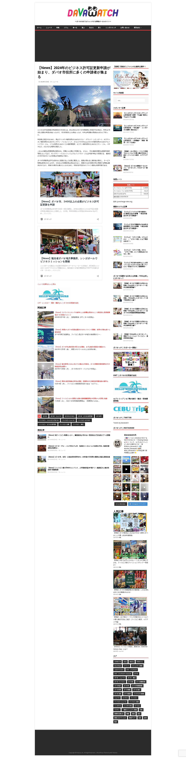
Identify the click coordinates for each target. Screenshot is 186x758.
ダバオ (45, 416)
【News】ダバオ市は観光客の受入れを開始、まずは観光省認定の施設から (80, 347)
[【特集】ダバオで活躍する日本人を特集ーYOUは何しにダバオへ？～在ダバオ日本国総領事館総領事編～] (117, 313)
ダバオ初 (130, 682)
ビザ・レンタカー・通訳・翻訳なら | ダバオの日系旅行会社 (58, 303)
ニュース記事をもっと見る (47, 284)
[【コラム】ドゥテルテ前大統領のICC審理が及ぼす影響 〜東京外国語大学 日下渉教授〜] (117, 216)
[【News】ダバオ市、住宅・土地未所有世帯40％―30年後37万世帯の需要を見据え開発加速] (42, 461)
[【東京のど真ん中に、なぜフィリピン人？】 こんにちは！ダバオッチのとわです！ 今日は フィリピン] (126, 487)
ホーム (39, 27)
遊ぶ (83, 27)
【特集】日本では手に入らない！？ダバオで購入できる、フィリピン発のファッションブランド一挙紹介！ (130, 562)
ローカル (137, 706)
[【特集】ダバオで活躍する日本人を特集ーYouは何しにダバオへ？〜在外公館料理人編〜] (117, 326)
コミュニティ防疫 (137, 666)
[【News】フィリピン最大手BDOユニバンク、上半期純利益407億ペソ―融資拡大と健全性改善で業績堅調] (42, 472)
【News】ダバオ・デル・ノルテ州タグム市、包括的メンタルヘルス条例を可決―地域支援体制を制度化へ (78, 447)
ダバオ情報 (127, 690)
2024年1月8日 (44, 82)
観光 (115, 722)
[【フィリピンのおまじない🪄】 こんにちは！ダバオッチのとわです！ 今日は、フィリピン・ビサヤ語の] (126, 469)
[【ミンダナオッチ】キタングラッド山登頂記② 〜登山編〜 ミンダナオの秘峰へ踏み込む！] (117, 130)
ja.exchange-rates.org (124, 202)
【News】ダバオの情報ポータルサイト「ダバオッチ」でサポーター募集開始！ (136, 168)
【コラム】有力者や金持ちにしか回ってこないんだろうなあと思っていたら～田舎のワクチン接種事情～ (136, 264)
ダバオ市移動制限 (137, 686)
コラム (66, 27)
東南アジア (132, 718)
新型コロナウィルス (120, 718)
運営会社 (137, 27)
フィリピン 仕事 (64, 424)
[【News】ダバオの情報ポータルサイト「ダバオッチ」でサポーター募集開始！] (117, 170)
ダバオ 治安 (117, 694)
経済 (145, 718)
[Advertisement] (93, 47)
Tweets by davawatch (121, 423)
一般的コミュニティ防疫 (130, 710)
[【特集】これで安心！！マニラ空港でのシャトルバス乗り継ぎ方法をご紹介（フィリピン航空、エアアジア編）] (117, 155)
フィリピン (134, 698)
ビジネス (125, 698)
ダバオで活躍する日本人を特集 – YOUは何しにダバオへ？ (130, 277)
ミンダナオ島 (128, 706)
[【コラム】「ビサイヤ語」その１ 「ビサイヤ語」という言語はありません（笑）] (117, 254)
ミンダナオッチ (110, 27)
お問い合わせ (124, 27)
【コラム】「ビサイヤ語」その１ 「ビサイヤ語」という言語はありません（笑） (136, 252)
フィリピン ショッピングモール (49, 420)
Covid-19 (117, 662)
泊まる (91, 27)
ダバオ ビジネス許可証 (85, 416)
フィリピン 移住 (78, 424)
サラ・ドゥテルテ (131, 670)
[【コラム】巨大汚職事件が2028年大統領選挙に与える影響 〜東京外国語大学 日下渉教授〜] (117, 229)
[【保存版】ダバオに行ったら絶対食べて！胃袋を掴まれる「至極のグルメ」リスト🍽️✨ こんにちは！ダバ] (117, 478)
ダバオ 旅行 (136, 690)
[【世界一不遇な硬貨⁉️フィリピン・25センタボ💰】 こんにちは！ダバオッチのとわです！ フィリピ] (144, 487)
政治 (139, 714)
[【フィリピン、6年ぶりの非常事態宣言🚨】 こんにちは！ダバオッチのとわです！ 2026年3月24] (117, 496)
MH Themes (113, 753)
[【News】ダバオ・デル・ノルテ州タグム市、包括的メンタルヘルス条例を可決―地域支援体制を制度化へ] (42, 450)
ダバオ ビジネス (69, 416)
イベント (126, 666)
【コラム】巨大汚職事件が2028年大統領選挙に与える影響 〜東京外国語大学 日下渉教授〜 (136, 226)
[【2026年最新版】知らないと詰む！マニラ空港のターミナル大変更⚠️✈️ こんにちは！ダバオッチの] (117, 460)
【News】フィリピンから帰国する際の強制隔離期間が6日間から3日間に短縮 (81, 398)
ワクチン (117, 710)
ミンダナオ (117, 706)
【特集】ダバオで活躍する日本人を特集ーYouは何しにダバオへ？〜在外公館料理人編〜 (136, 323)
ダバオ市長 (117, 690)
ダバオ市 (99, 416)
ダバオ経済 (127, 694)
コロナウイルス (118, 670)
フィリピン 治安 (134, 702)
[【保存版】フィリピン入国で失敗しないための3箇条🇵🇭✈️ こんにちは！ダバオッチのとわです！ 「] (144, 478)
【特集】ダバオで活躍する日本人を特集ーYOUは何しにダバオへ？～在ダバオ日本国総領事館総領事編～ (136, 311)
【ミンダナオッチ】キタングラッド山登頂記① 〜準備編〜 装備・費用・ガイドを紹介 (136, 140)
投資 (133, 714)
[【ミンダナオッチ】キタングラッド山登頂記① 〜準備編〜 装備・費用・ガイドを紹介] (117, 143)
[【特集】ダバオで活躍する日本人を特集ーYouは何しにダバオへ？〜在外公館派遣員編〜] (117, 287)
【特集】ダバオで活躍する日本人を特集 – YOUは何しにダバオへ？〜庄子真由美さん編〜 (136, 298)
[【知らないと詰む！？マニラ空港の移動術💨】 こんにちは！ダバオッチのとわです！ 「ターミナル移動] (126, 478)
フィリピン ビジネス (84, 420)
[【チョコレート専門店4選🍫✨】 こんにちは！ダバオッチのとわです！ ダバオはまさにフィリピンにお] (117, 469)
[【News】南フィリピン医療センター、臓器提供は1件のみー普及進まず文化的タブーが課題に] (42, 439)
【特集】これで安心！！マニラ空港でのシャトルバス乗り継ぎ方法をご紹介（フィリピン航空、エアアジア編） (136, 154)
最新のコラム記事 (120, 206)
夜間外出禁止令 (118, 714)
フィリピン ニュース (68, 420)
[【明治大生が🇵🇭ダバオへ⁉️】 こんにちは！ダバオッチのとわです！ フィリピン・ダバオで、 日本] (144, 496)
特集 (57, 27)
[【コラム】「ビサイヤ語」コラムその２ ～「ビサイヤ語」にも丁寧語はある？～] (117, 241)
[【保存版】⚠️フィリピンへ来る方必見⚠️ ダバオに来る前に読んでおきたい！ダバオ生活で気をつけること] (135, 469)
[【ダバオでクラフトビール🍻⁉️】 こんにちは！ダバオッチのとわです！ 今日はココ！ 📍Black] (144, 469)
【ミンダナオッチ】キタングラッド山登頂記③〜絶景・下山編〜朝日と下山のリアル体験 (136, 115)
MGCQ (132, 662)
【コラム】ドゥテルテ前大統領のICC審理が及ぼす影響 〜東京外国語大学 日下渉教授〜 (135, 214)
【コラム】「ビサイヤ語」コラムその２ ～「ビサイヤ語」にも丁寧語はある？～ (136, 239)
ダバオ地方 (117, 686)
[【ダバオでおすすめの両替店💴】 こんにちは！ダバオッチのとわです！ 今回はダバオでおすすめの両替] (135, 460)
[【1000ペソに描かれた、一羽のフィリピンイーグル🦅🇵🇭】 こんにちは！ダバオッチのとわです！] (135, 487)
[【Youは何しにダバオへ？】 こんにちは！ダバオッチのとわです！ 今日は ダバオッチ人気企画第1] (135, 478)
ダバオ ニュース (56, 416)
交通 (141, 710)
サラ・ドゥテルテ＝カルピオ (122, 674)
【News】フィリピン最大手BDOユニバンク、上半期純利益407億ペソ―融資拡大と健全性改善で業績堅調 (78, 469)
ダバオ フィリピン (119, 682)
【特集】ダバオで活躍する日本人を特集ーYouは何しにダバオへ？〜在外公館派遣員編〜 (136, 285)
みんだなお (117, 666)
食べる (75, 27)
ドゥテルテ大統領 (139, 694)
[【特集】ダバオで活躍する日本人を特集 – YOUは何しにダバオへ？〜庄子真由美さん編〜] (117, 300)
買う (99, 27)
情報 (127, 714)
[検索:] (131, 100)
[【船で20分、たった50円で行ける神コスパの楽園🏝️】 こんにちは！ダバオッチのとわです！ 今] (126, 460)
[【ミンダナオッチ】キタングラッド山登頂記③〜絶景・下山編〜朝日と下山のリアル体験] (117, 117)
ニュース (49, 27)
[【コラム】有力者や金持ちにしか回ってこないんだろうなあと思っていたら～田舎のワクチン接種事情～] (117, 267)
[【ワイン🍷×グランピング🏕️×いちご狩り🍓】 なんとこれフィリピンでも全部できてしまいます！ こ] (135, 496)
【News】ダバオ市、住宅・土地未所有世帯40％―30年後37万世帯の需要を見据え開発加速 (79, 457)
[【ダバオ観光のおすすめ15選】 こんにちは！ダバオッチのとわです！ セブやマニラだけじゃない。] (117, 487)
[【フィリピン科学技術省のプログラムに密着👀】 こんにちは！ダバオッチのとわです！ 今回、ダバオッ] (144, 460)
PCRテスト (140, 662)
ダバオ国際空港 (140, 682)
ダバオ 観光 (132, 678)
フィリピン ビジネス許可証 (47, 424)
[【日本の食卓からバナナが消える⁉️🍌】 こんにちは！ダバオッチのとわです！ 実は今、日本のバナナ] (126, 496)
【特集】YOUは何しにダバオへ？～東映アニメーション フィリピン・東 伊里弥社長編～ (136, 336)
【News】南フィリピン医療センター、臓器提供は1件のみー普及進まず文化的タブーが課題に (79, 436)
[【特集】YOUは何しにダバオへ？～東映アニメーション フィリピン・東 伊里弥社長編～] (117, 338)
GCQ (125, 662)
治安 (140, 718)
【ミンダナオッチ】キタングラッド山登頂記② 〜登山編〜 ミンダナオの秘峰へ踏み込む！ (136, 128)
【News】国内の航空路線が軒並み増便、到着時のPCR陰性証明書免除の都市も (81, 381)
